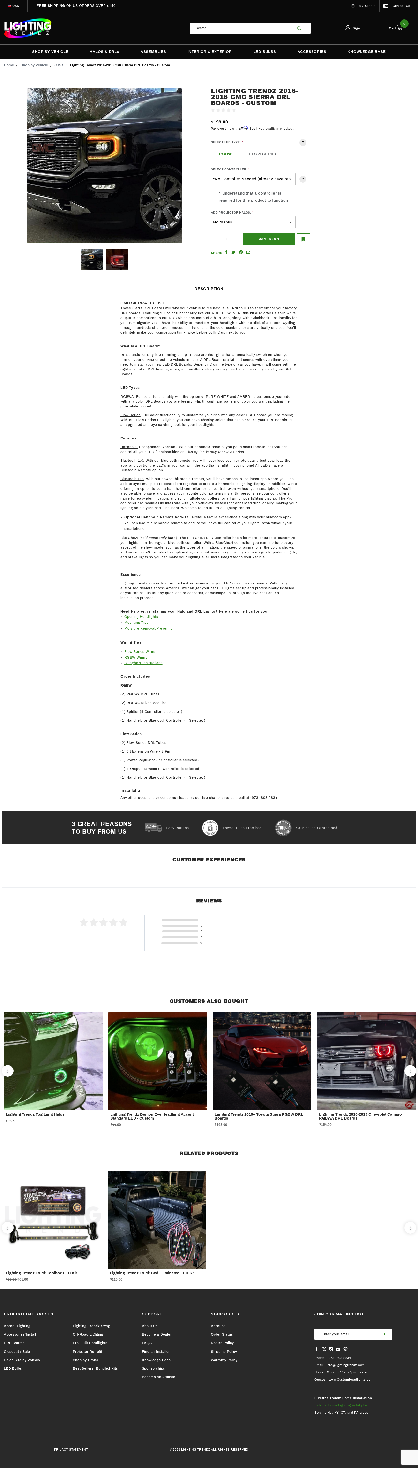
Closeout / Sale (17, 1351)
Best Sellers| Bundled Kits (95, 1368)
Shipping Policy (224, 1351)
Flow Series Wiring (140, 651)
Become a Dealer (157, 1334)
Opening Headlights (141, 617)
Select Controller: (229, 169)
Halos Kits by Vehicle (22, 1360)
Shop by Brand (85, 1360)
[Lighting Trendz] (28, 28)
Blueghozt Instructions (143, 663)
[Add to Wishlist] (303, 239)
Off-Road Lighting (88, 1334)
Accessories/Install (20, 1334)
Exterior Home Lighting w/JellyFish (342, 1405)
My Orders (366, 6)
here (172, 538)
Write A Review (250, 110)
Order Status (222, 1334)
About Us (150, 1326)
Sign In (358, 28)
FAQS (147, 1343)
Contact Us (400, 6)
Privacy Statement (71, 1449)
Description (209, 289)
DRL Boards (14, 1343)
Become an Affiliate (158, 1377)
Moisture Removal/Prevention (149, 628)
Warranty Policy (224, 1360)
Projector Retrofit (87, 1351)
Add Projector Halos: (231, 212)
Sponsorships (153, 1368)
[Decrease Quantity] (216, 239)
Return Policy (222, 1343)
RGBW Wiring (136, 657)
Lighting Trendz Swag (91, 1326)
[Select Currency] (9, 6)
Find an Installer (156, 1351)
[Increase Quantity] (236, 239)
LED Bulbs (13, 1368)
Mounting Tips (136, 622)
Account (218, 1326)
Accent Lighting (17, 1326)
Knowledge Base (156, 1360)
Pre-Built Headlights (90, 1343)
